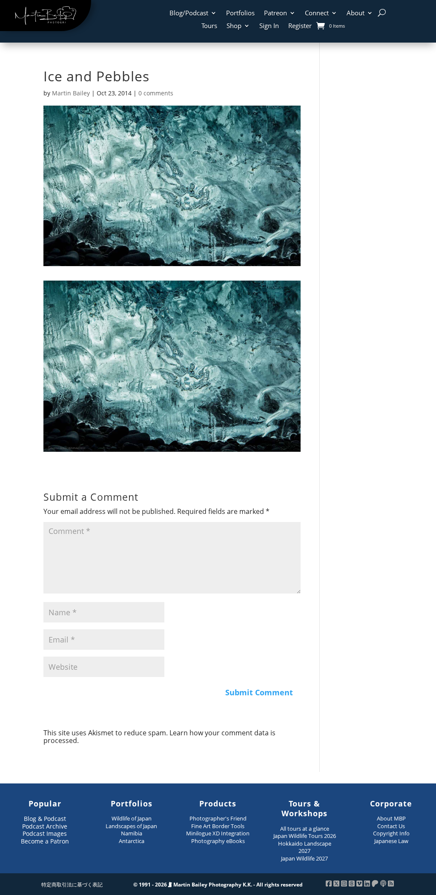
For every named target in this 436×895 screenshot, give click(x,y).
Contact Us (391, 826)
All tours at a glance (304, 828)
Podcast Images (45, 833)
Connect (317, 13)
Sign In (269, 26)
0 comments (155, 93)
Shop (234, 26)
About (355, 13)
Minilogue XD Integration (218, 833)
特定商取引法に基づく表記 (72, 884)
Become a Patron (45, 841)
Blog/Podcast (188, 13)
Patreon (275, 13)
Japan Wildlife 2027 (304, 858)
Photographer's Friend (218, 818)
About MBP (391, 818)
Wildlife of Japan (132, 818)
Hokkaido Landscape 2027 (304, 847)
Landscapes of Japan (131, 826)
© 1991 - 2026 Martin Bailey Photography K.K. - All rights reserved (218, 884)
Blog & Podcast (45, 819)
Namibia (131, 833)
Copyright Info (391, 833)
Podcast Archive (44, 826)
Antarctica (131, 841)
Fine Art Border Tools (217, 826)
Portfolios (240, 13)
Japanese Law (391, 841)
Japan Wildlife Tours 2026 (304, 836)
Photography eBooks (218, 841)
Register (300, 26)
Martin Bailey (71, 93)
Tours (209, 26)
